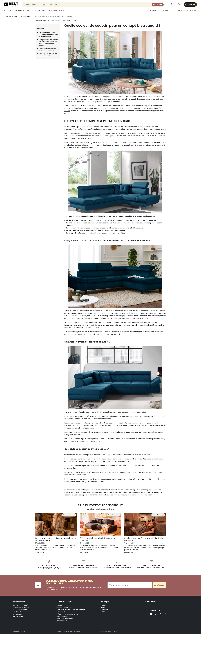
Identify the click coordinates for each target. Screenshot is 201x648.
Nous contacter (62, 616)
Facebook (146, 614)
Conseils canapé (42, 20)
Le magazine (17, 614)
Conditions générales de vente (68, 631)
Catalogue (105, 602)
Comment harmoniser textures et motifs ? (47, 50)
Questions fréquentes (65, 619)
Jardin (102, 612)
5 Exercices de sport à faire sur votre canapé (98, 539)
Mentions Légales (19, 631)
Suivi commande (63, 621)
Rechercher (157, 4)
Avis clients (17, 612)
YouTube (150, 614)
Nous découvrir (19, 602)
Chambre (104, 609)
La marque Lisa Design (21, 607)
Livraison (60, 605)
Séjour (102, 607)
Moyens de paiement (65, 607)
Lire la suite (39, 552)
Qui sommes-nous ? (20, 605)
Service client (150, 602)
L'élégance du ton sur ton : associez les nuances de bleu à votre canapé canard (48, 43)
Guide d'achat (18, 616)
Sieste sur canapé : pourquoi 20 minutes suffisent (144, 539)
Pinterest (155, 614)
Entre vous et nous (64, 602)
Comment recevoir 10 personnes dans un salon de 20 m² (55, 539)
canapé (74, 322)
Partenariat (61, 612)
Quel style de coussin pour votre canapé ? (48, 55)
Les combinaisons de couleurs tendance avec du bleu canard (48, 35)
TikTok (164, 614)
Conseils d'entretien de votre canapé (71, 609)
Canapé (103, 605)
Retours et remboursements (67, 614)
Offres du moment (20, 609)
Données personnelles (108, 631)
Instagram (160, 614)
